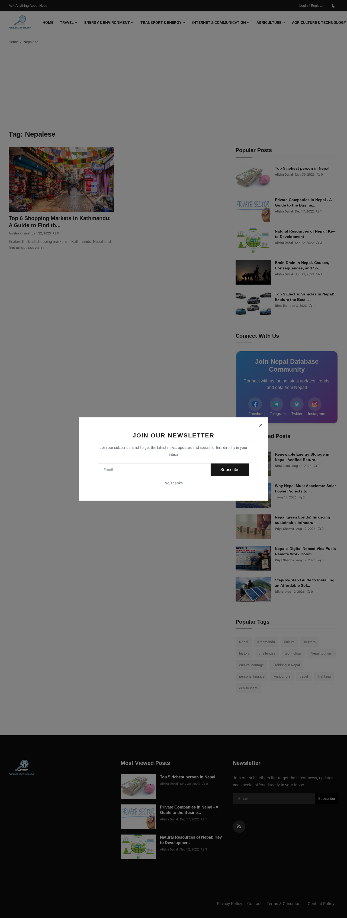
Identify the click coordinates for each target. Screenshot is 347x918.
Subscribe (229, 469)
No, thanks (174, 483)
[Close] (260, 425)
